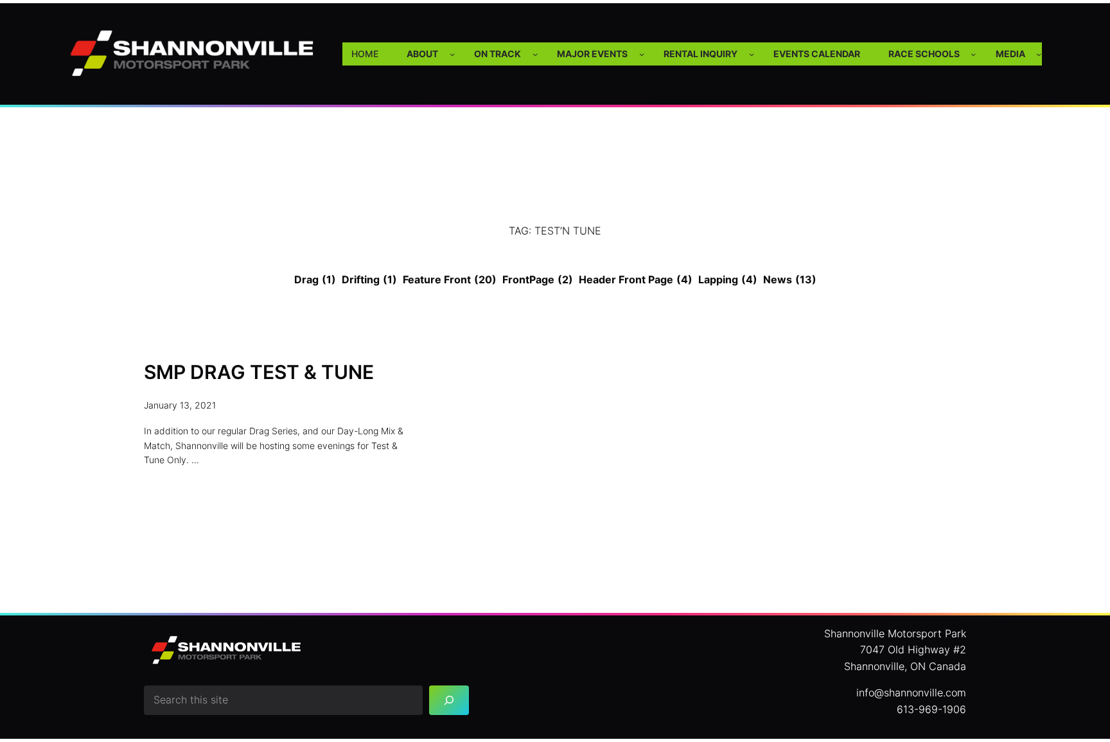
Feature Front (450, 279)
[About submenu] (452, 54)
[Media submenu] (1038, 54)
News (789, 279)
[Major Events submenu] (641, 54)
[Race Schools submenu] (973, 54)
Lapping (727, 279)
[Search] (449, 700)
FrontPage (537, 279)
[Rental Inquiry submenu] (751, 54)
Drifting (369, 279)
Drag (315, 279)
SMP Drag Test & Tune (259, 372)
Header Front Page (635, 279)
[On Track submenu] (535, 54)
